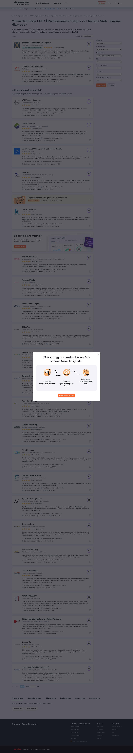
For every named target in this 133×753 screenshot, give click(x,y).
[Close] (98, 354)
